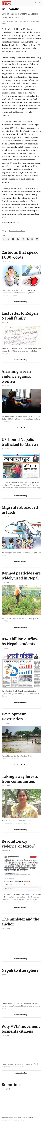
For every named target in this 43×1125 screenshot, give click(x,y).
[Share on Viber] (32, 239)
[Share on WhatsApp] (23, 239)
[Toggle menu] (39, 3)
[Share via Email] (37, 239)
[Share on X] (4, 239)
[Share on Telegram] (28, 239)
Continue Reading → (21, 302)
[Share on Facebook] (8, 239)
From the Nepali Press (10, 18)
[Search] (35, 3)
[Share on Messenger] (13, 239)
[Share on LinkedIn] (18, 239)
